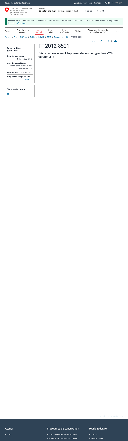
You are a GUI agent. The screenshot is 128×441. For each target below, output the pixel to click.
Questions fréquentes (83, 3)
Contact (97, 3)
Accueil (8, 37)
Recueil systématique (17, 23)
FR (109, 3)
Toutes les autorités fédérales (17, 3)
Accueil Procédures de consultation (62, 434)
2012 (49, 37)
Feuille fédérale (20, 37)
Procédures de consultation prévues (62, 438)
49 (67, 37)
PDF (8, 94)
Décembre (58, 37)
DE (105, 3)
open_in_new (101, 41)
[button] (23, 31)
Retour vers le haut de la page (111, 416)
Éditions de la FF (37, 37)
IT (112, 3)
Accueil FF (93, 434)
